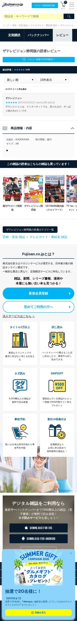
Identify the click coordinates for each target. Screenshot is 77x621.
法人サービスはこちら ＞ (19, 316)
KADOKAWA (22, 139)
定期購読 (14, 35)
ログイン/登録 (45, 5)
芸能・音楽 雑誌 (20, 25)
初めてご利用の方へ (38, 307)
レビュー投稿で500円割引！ (41, 59)
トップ (6, 25)
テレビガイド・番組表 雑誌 (44, 25)
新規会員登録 (38, 293)
